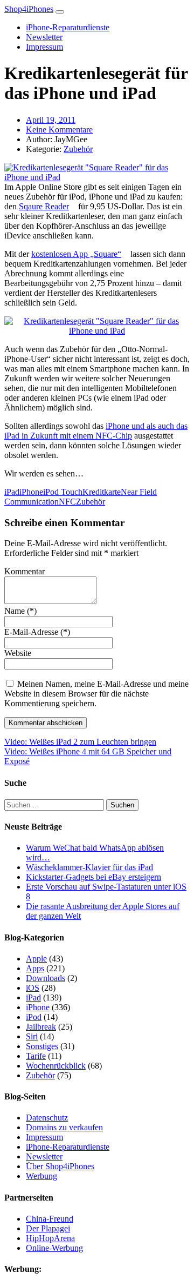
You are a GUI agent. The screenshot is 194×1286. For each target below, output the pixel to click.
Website (17, 653)
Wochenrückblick (56, 1065)
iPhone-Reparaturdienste (67, 27)
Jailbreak (41, 1026)
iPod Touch (62, 491)
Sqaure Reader (44, 206)
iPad (11, 491)
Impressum (44, 46)
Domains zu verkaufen (64, 1127)
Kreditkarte (101, 491)
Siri (32, 1036)
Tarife (36, 1055)
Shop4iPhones (28, 9)
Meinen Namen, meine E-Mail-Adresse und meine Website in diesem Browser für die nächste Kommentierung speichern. (96, 693)
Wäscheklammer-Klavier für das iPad (89, 867)
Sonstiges (42, 1046)
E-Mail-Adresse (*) (37, 632)
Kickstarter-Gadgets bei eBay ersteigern (93, 876)
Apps (35, 968)
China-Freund (49, 1218)
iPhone (31, 491)
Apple (36, 958)
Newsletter (44, 37)
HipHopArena (50, 1238)
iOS (32, 987)
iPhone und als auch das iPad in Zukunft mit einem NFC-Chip (96, 430)
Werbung (41, 1176)
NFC (67, 501)
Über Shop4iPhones (60, 1166)
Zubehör (78, 149)
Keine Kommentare (59, 129)
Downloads (45, 978)
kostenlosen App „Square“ (76, 253)
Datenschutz (47, 1117)
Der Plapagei (48, 1228)
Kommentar (24, 571)
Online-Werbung (54, 1247)
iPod (33, 1017)
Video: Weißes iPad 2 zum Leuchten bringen (80, 741)
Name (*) (20, 610)
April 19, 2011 (50, 119)
